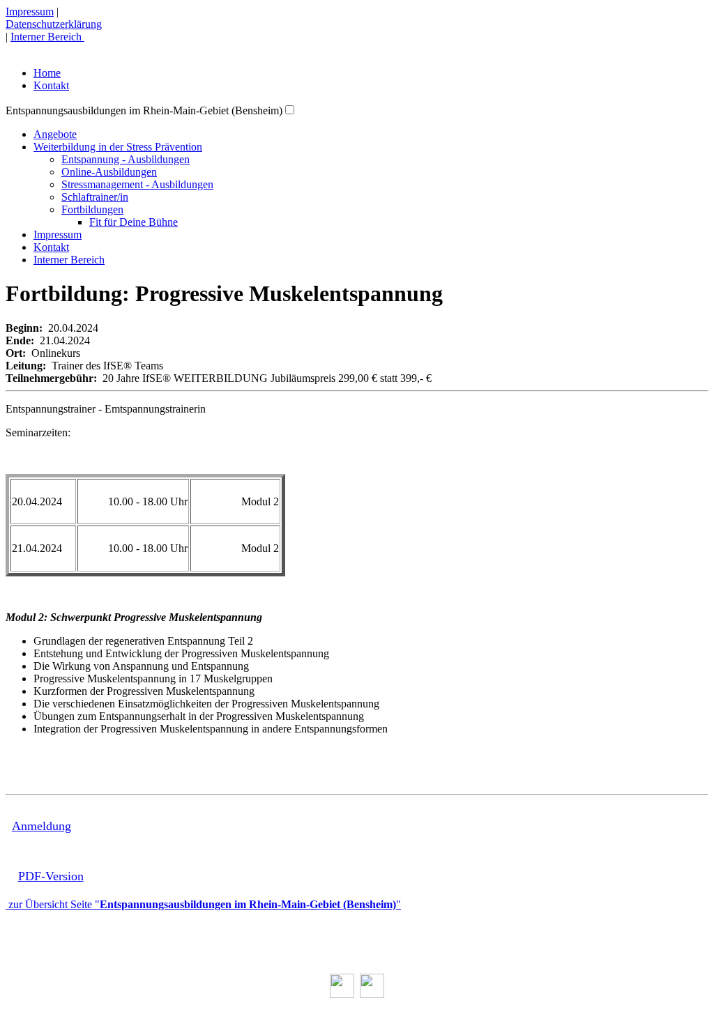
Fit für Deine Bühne (133, 222)
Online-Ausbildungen (109, 172)
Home (47, 73)
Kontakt (51, 85)
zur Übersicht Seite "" (203, 904)
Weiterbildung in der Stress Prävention (117, 147)
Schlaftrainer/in (94, 197)
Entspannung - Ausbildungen (125, 159)
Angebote (55, 134)
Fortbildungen (92, 209)
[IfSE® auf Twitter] (372, 994)
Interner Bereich (47, 37)
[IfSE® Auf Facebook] (342, 994)
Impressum (30, 11)
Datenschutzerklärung (54, 24)
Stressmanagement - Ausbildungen (137, 184)
